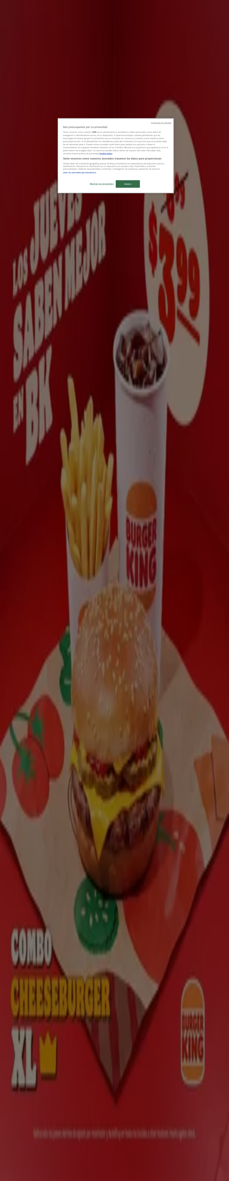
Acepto (127, 184)
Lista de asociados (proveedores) (79, 172)
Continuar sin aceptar (161, 123)
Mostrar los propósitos (102, 183)
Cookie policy (105, 153)
